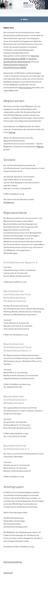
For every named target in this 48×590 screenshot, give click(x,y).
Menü (25, 19)
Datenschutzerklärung (12, 562)
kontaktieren (8, 202)
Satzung (12, 132)
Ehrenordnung (25, 88)
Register (40, 147)
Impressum (8, 573)
